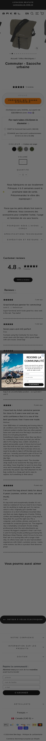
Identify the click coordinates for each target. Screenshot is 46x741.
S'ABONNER (34, 385)
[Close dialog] (42, 355)
